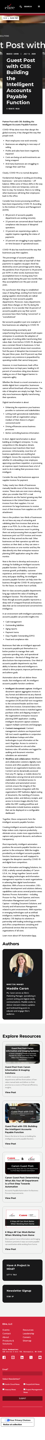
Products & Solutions (8, 1342)
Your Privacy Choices (20, 1420)
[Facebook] (4, 1357)
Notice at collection (12, 1424)
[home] (9, 6)
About (5, 1337)
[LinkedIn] (22, 1357)
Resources (28, 1330)
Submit (22, 1398)
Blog (5, 18)
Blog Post (14, 18)
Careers (27, 1337)
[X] (31, 1357)
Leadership (28, 1333)
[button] (39, 6)
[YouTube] (40, 1357)
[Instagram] (13, 1357)
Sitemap (27, 1341)
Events (6, 1330)
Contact (6, 1333)
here (34, 935)
